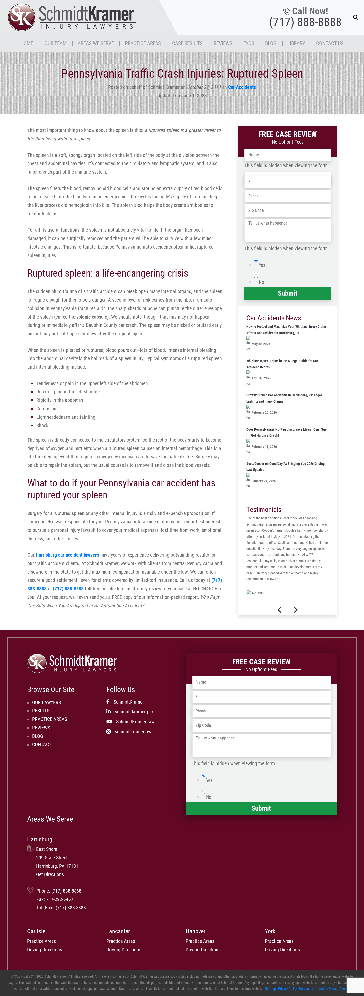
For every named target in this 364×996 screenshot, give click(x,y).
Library (296, 43)
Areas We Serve (96, 43)
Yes (262, 265)
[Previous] (280, 609)
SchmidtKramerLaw (135, 722)
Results (40, 711)
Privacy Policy (287, 989)
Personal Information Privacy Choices (324, 989)
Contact (41, 744)
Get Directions (50, 874)
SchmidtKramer (129, 702)
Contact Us (330, 43)
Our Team (55, 43)
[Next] (295, 609)
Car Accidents (242, 87)
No (261, 282)
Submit (288, 293)
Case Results (187, 43)
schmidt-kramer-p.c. (134, 712)
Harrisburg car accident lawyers (67, 555)
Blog (270, 43)
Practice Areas (143, 43)
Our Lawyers (46, 702)
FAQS (248, 43)
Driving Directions (44, 950)
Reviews (223, 43)
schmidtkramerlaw (133, 732)
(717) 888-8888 (305, 22)
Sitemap (270, 989)
